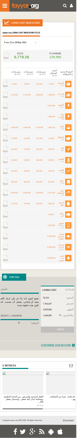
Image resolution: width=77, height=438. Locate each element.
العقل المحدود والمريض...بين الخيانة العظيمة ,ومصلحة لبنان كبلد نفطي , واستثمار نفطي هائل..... (23, 399)
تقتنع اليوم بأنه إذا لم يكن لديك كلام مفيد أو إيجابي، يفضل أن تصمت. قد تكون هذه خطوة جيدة (20, 302)
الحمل (4, 289)
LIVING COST (49, 290)
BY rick (40, 405)
